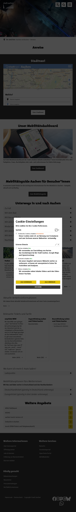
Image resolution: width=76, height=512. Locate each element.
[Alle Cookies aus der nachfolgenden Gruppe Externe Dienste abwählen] (59, 244)
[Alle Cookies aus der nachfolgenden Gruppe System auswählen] (56, 230)
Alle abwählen (50, 282)
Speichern (38, 287)
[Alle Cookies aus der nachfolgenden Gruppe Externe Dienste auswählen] (56, 244)
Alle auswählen (26, 282)
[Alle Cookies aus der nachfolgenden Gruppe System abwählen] (59, 230)
